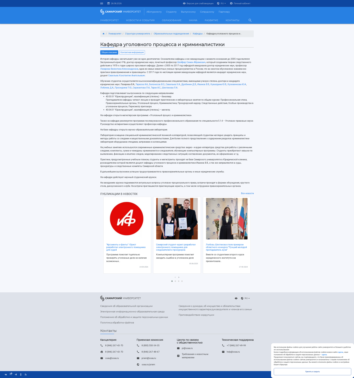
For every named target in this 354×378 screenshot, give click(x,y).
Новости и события (140, 20)
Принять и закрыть (312, 372)
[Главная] (103, 33)
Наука (193, 20)
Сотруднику (207, 12)
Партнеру (224, 12)
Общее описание (109, 52)
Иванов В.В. (203, 84)
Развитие (211, 20)
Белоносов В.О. (157, 84)
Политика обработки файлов (117, 322)
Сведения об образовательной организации (126, 306)
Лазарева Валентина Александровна (119, 69)
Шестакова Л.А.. (170, 87)
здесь (340, 352)
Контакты (233, 20)
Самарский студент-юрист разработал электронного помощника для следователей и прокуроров (176, 247)
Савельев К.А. (173, 84)
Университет (109, 20)
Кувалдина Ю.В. (218, 84)
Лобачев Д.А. (107, 87)
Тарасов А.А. (142, 84)
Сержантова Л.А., (142, 87)
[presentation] (175, 277)
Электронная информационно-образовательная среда (132, 311)
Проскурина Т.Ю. (123, 87)
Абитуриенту (154, 12)
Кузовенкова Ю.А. (237, 84)
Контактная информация (132, 52)
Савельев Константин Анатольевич (126, 75)
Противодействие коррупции (196, 315)
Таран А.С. (156, 87)
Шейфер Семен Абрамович (191, 62)
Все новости (247, 193)
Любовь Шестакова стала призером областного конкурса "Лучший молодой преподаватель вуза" (226, 247)
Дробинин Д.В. (188, 84)
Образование (172, 20)
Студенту (171, 12)
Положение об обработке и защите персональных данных (134, 317)
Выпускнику (188, 12)
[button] (222, 3)
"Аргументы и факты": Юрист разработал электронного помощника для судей (125, 247)
